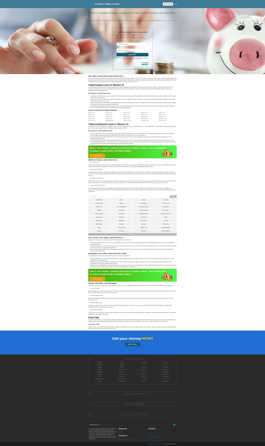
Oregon (143, 376)
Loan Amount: (119, 40)
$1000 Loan (162, 114)
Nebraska (165, 371)
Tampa (144, 200)
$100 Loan (91, 112)
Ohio (99, 376)
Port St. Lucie (166, 203)
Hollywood (166, 206)
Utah (99, 381)
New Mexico (143, 374)
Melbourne (144, 227)
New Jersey (121, 374)
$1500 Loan (91, 116)
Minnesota (165, 369)
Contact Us (122, 432)
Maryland (121, 369)
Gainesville (121, 210)
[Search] (173, 196)
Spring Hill (99, 220)
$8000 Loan (127, 118)
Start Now (97, 155)
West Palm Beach (166, 213)
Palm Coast (166, 224)
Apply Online (168, 4)
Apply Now (132, 54)
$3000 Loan (127, 116)
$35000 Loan (162, 120)
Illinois (165, 364)
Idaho (143, 364)
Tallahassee (143, 203)
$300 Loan (127, 112)
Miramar (99, 210)
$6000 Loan (91, 118)
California (143, 362)
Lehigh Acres (99, 217)
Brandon (121, 217)
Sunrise (166, 220)
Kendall (99, 231)
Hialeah (121, 203)
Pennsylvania (165, 376)
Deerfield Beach (165, 227)
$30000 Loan (145, 120)
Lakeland (143, 217)
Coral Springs (143, 210)
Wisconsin (143, 381)
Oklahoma (121, 376)
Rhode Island (99, 379)
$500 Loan (162, 112)
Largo (99, 227)
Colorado (165, 362)
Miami (121, 200)
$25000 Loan (127, 120)
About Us (121, 433)
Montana (143, 371)
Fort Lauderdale (121, 206)
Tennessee (144, 379)
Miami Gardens (99, 213)
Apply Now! (132, 344)
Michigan (143, 369)
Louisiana (99, 369)
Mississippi (99, 371)
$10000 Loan (162, 118)
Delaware (99, 364)
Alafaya (144, 224)
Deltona (121, 224)
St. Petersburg (99, 203)
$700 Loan (109, 114)
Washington (121, 381)
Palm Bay (121, 213)
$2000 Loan (109, 116)
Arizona (121, 362)
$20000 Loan (109, 120)
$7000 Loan (109, 118)
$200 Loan (109, 112)
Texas (165, 379)
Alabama (99, 362)
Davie (165, 217)
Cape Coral (99, 206)
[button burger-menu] (176, 4)
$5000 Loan (162, 116)
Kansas (143, 367)
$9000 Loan (144, 118)
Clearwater (166, 210)
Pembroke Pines (143, 206)
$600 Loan (91, 114)
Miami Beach (99, 224)
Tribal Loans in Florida (170, 20)
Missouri (121, 371)
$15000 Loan (91, 120)
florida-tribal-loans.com (171, 443)
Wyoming (165, 381)
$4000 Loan (144, 116)
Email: (117, 46)
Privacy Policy (140, 57)
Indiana (99, 367)
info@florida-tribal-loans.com (127, 439)
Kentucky (165, 367)
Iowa (121, 367)
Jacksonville (99, 200)
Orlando (166, 200)
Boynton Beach (166, 231)
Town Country (121, 227)
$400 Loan (144, 112)
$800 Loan (127, 114)
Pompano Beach (143, 213)
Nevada (99, 374)
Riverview (143, 231)
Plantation (121, 220)
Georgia (121, 364)
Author (150, 433)
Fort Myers (121, 231)
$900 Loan (144, 114)
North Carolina (165, 374)
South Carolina (121, 379)
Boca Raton (143, 220)
